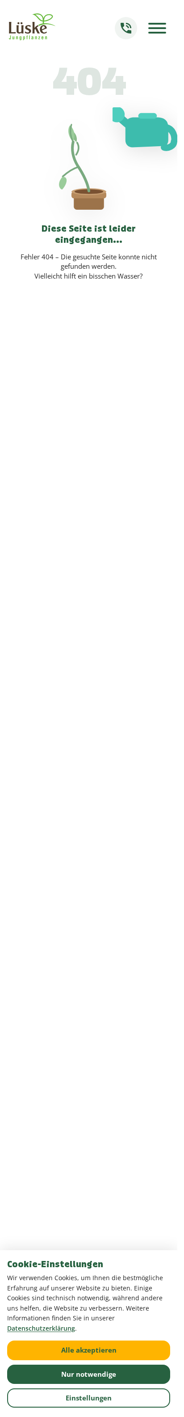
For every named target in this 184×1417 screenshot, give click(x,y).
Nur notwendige (88, 1374)
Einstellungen (89, 1397)
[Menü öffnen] (157, 28)
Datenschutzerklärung (41, 1328)
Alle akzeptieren (89, 1349)
